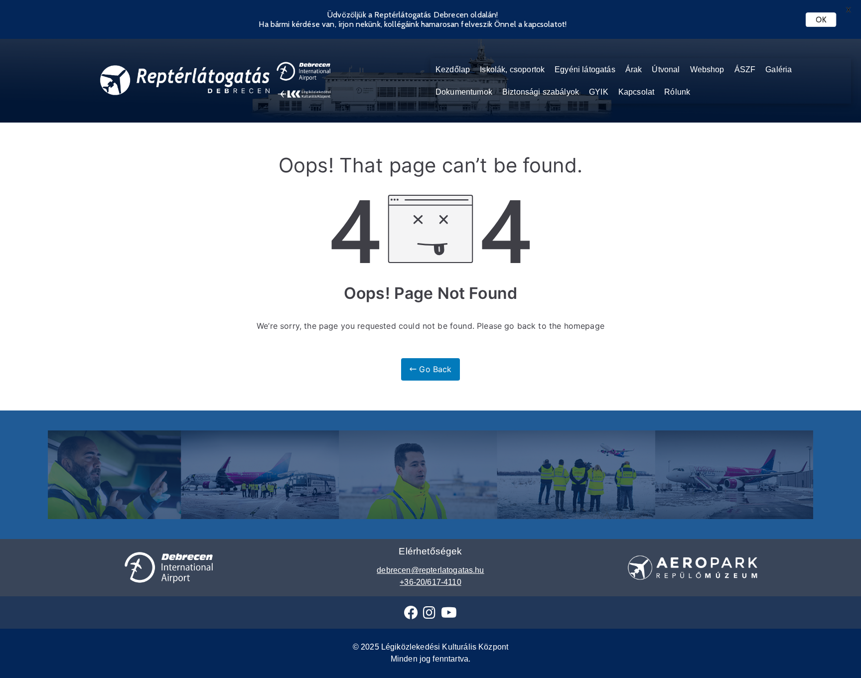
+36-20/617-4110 (430, 582)
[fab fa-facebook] (411, 615)
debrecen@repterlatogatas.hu (430, 570)
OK (821, 19)
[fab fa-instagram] (429, 615)
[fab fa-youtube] (449, 615)
